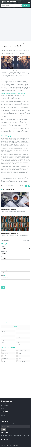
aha (3, 329)
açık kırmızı (4, 355)
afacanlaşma (20, 361)
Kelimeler (3, 413)
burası (3, 338)
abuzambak (5, 353)
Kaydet (3, 429)
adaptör (19, 353)
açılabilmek (5, 358)
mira (3, 342)
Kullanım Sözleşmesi (5, 406)
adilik (19, 358)
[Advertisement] (15, 24)
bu (3, 335)
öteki (19, 340)
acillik (3, 361)
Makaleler (8, 43)
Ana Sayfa (3, 43)
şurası (19, 344)
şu (18, 342)
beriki (3, 333)
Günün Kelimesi (4, 416)
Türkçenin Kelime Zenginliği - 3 (19, 43)
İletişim (2, 408)
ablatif (3, 350)
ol (18, 335)
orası (19, 337)
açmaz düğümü (21, 350)
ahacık (3, 331)
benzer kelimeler (10, 1)
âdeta (19, 355)
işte (15, 326)
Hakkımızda (3, 403)
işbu (3, 340)
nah (18, 330)
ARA (27, 5)
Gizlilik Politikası (4, 405)
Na (18, 328)
